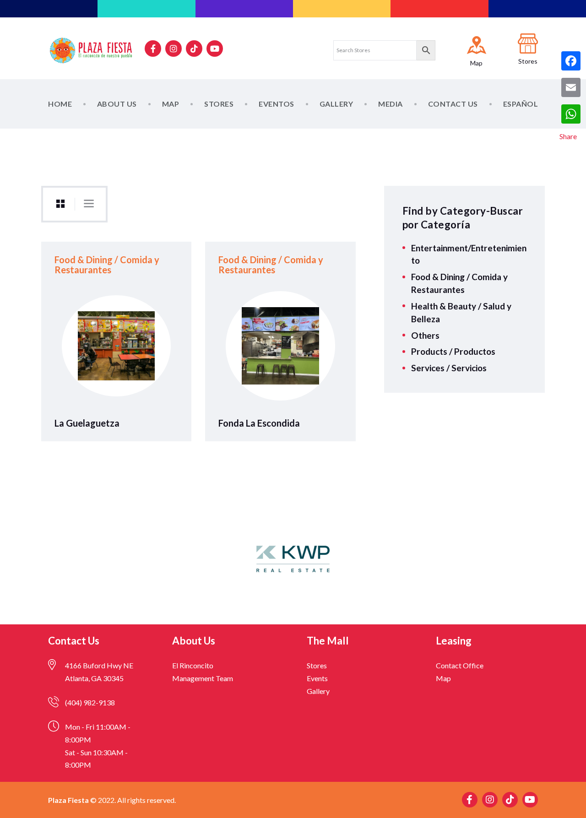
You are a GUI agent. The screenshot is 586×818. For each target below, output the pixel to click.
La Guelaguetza (86, 423)
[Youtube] (214, 48)
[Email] (571, 87)
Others (425, 335)
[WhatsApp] (571, 114)
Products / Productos (453, 351)
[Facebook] (571, 61)
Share (568, 136)
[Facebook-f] (153, 48)
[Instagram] (173, 48)
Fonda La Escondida (259, 423)
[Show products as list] (88, 203)
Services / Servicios (449, 368)
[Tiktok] (194, 48)
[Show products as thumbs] (60, 204)
